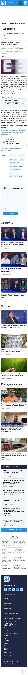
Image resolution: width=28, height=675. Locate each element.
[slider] (12, 72)
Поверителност (8, 603)
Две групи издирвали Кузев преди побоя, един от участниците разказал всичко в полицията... (13, 511)
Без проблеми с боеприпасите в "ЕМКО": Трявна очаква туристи (13, 491)
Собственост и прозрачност (12, 618)
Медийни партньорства (11, 633)
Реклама (6, 635)
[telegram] (21, 589)
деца (11, 173)
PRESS (6, 630)
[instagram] (17, 589)
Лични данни (7, 652)
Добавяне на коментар (13, 188)
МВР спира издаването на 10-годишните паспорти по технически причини (12, 472)
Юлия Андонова (15, 169)
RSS (5, 645)
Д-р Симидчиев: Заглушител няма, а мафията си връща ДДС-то (13, 326)
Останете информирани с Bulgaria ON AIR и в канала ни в (14, 132)
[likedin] (9, 589)
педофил (21, 156)
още (4, 38)
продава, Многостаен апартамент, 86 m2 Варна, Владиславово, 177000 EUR (19, 567)
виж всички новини (14, 530)
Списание (6, 640)
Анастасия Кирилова (16, 176)
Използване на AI (9, 628)
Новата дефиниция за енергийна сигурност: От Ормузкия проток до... (12, 244)
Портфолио (7, 608)
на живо (20, 2)
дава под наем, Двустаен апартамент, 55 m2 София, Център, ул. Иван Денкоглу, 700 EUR (19, 543)
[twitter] (13, 589)
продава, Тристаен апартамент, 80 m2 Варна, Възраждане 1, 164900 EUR (19, 559)
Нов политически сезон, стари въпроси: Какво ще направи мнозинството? (11, 269)
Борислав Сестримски (16, 166)
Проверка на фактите (10, 621)
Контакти (6, 598)
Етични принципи (9, 616)
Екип (5, 611)
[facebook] (5, 589)
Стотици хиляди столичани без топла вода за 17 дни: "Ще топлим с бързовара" (13, 482)
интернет (12, 156)
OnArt (6, 649)
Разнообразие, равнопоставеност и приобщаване (10, 624)
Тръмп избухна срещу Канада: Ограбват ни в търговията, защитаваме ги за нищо (13, 521)
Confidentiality (8, 655)
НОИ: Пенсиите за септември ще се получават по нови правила (13, 350)
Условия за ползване (10, 605)
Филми (6, 643)
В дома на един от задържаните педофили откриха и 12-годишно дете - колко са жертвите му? (14, 103)
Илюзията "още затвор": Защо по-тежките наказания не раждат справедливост (13, 429)
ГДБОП (22, 159)
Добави (10, 213)
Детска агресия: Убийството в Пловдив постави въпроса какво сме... (12, 295)
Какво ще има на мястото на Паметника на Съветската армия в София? (12, 500)
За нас (6, 600)
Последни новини (12, 2)
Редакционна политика (11, 613)
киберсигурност (14, 162)
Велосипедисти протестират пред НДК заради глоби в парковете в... (13, 404)
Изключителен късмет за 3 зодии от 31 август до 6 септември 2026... (14, 374)
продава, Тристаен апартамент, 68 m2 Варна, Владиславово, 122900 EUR (19, 551)
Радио (6, 638)
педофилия (13, 159)
